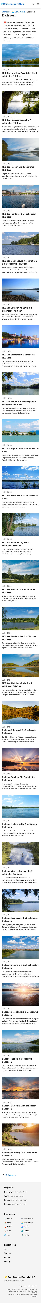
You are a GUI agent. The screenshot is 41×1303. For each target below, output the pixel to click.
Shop (6, 1249)
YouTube (7, 1196)
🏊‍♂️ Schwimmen (18, 12)
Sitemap (7, 1262)
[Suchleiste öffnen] (33, 4)
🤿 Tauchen (25, 1235)
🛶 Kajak (7, 1231)
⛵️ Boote (7, 1223)
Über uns (7, 1253)
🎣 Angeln (8, 1219)
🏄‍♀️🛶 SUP (25, 1227)
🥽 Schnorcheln (27, 1219)
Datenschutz (32, 1286)
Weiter (12, 1175)
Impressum (23, 1286)
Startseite (6, 12)
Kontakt (7, 1257)
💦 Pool (7, 1235)
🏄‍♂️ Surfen (25, 1231)
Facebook (7, 1204)
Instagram (8, 1200)
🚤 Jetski (7, 1227)
